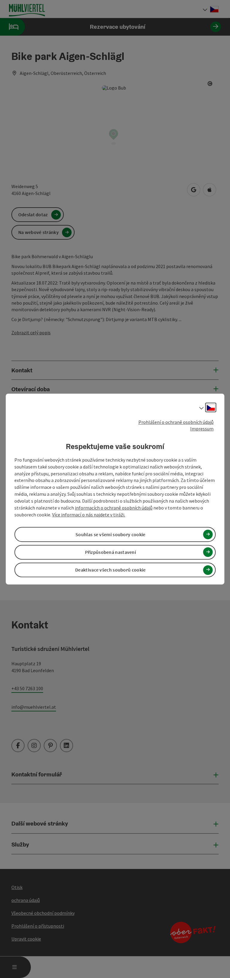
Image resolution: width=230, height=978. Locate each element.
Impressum (202, 429)
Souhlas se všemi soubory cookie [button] (110, 534)
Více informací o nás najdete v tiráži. (88, 515)
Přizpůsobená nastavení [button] (110, 552)
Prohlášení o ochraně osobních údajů (176, 422)
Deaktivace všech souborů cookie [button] (110, 570)
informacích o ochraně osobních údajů (113, 508)
